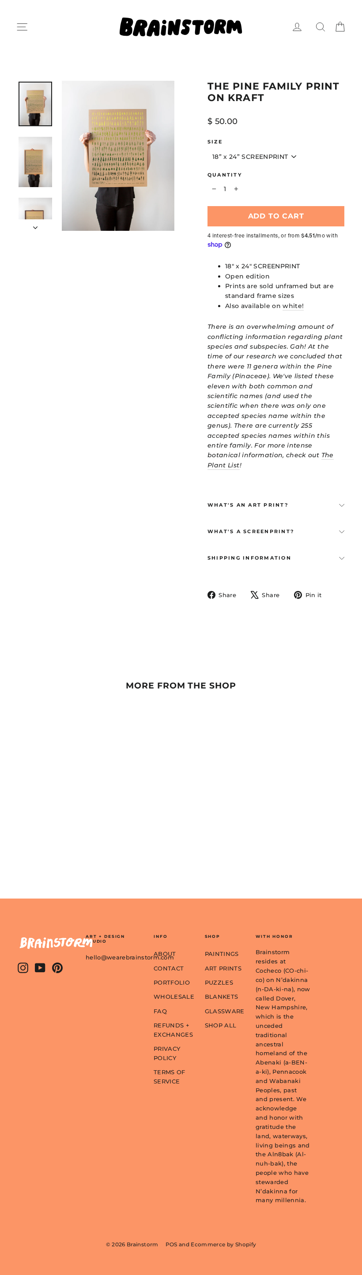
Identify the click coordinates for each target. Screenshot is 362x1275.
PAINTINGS (222, 953)
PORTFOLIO (172, 982)
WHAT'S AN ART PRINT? (247, 505)
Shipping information (249, 558)
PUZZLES (219, 982)
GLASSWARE (224, 1011)
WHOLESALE (173, 996)
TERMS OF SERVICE (169, 1076)
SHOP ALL (221, 1025)
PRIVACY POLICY (167, 1053)
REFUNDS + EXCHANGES (173, 1030)
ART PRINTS (223, 968)
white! (293, 306)
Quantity (224, 175)
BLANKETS (221, 996)
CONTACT (169, 968)
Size (214, 142)
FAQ (160, 1011)
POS (171, 1244)
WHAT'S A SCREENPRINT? (250, 531)
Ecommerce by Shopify (223, 1244)
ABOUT (165, 953)
